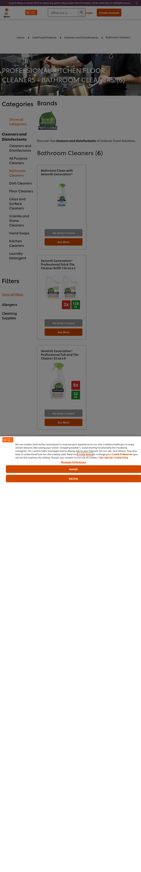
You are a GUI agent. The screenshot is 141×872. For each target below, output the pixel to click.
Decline (73, 478)
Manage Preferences (73, 462)
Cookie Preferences (122, 454)
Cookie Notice (85, 454)
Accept (73, 469)
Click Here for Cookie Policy (113, 457)
